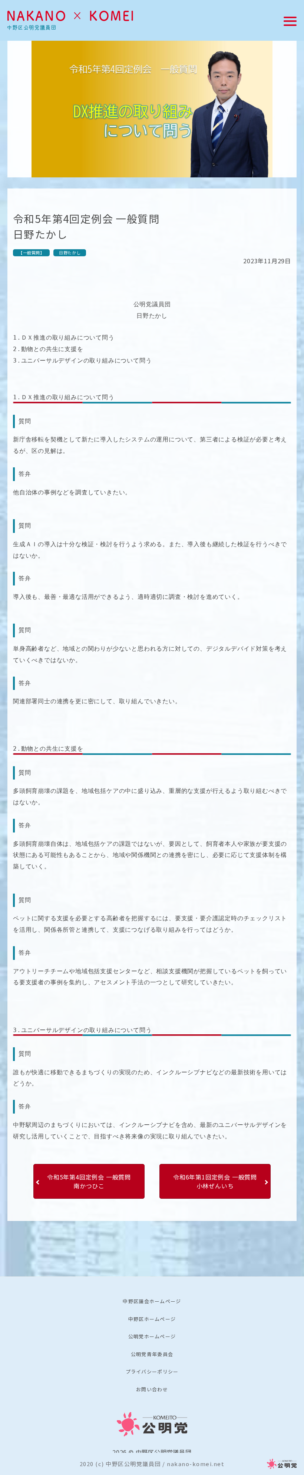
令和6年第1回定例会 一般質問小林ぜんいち (215, 1181)
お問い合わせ (152, 1389)
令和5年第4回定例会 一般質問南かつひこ (89, 1181)
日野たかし (69, 253)
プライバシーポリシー (152, 1371)
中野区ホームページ (152, 1318)
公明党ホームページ (152, 1336)
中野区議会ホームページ (152, 1301)
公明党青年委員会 (152, 1354)
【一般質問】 (31, 253)
